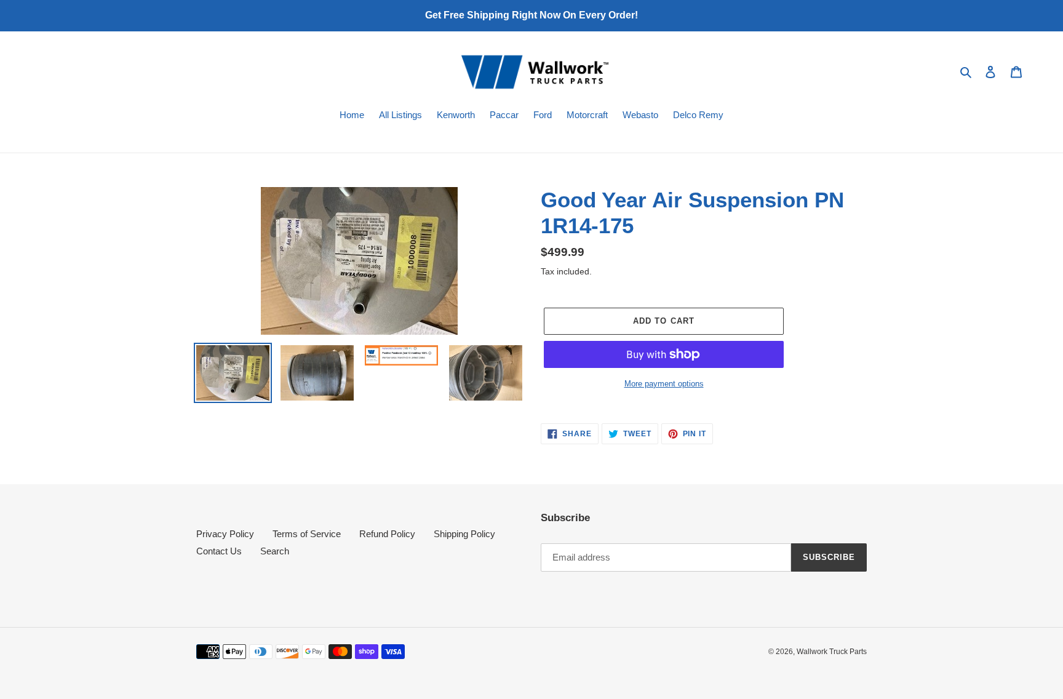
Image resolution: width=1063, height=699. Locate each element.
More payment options (664, 383)
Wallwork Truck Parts (832, 651)
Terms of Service (307, 534)
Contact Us (219, 551)
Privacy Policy (225, 534)
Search (274, 551)
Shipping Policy (464, 534)
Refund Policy (387, 534)
